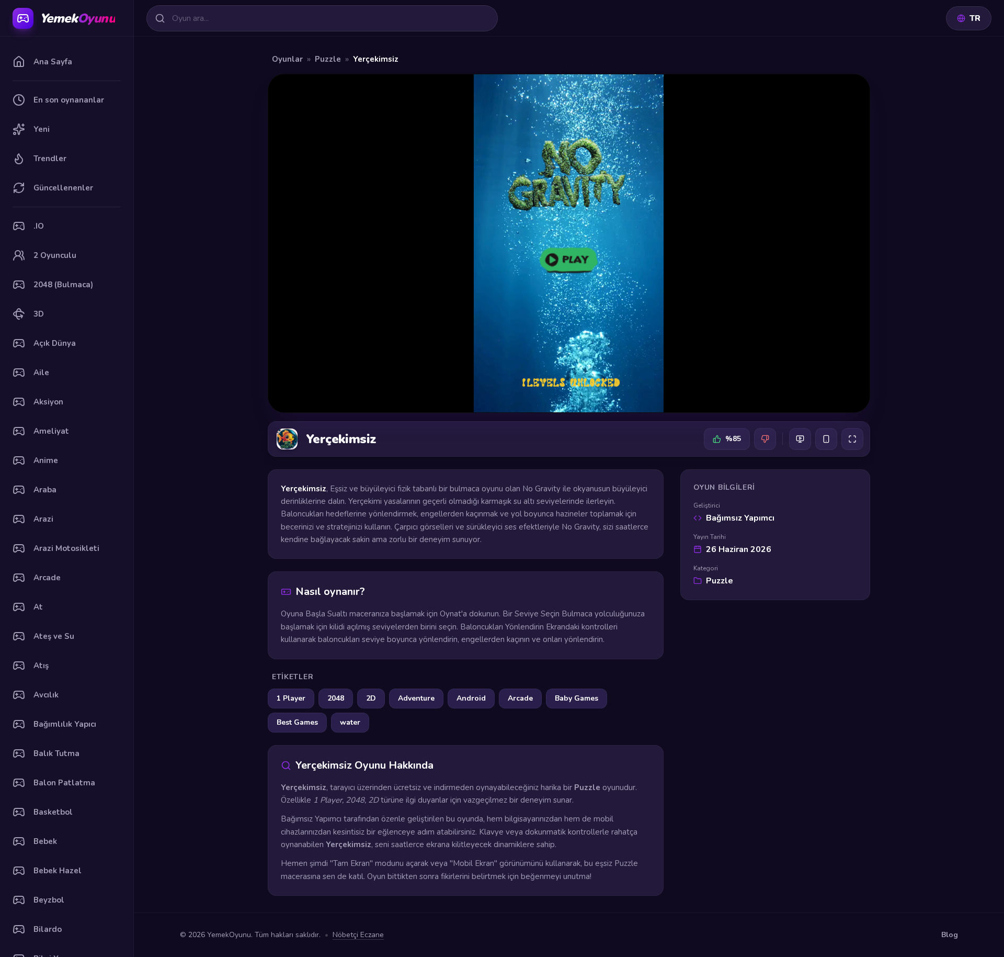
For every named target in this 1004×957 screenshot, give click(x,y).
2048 (335, 698)
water (350, 722)
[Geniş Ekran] (800, 439)
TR (974, 18)
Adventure (416, 698)
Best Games (297, 722)
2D (371, 698)
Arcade (520, 698)
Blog (949, 935)
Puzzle (328, 59)
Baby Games (576, 698)
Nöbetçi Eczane (358, 935)
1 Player (291, 698)
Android (471, 698)
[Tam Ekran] (852, 439)
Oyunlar (287, 59)
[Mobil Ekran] (826, 439)
